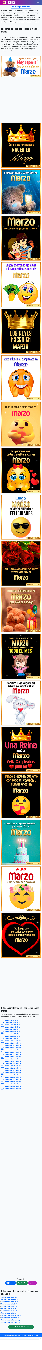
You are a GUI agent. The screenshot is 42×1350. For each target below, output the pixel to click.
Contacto (36, 1335)
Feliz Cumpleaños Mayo (8, 1306)
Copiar (34, 1283)
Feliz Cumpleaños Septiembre (10, 1315)
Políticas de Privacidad (28, 1335)
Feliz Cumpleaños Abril (8, 1304)
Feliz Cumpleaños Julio (8, 1311)
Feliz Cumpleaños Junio (8, 1308)
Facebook (12, 1283)
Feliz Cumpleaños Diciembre (10, 1322)
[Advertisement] (21, 100)
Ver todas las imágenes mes (21, 1327)
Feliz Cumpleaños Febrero (9, 1299)
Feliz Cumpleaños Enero (8, 1297)
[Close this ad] (40, 1338)
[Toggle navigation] (38, 2)
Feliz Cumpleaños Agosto (9, 1313)
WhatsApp (23, 1283)
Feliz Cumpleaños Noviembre (10, 1320)
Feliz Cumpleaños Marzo (8, 1302)
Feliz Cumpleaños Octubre (9, 1317)
